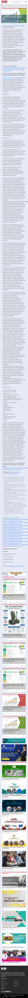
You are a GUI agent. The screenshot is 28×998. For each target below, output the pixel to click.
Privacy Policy (16, 983)
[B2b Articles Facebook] (15, 21)
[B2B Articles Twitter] (6, 991)
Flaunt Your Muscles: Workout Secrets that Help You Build (14, 887)
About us (2, 981)
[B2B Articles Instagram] (4, 991)
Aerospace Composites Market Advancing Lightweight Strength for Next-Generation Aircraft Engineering (12, 708)
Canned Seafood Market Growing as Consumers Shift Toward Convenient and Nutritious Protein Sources (12, 730)
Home (1, 4)
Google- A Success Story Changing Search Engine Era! (13, 947)
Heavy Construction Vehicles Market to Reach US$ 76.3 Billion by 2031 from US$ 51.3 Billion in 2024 (13, 685)
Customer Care (13, 996)
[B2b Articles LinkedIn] (24, 21)
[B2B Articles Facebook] (2, 991)
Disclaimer (16, 981)
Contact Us (3, 986)
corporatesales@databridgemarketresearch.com (13, 566)
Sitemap (15, 986)
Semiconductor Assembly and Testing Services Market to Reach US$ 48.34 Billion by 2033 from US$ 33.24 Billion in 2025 (13, 660)
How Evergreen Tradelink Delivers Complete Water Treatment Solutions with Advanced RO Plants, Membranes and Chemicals (14, 795)
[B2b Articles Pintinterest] (21, 21)
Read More (5, 601)
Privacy (7, 996)
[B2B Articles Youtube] (8, 991)
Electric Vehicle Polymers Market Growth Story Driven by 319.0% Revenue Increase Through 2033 (13, 596)
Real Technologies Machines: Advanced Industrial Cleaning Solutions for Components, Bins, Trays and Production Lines (12, 813)
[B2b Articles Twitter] (18, 21)
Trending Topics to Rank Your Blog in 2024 (10, 927)
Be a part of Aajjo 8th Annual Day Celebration (11, 962)
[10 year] (14, 741)
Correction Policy (4, 983)
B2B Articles (22, 995)
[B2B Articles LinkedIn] (10, 991)
